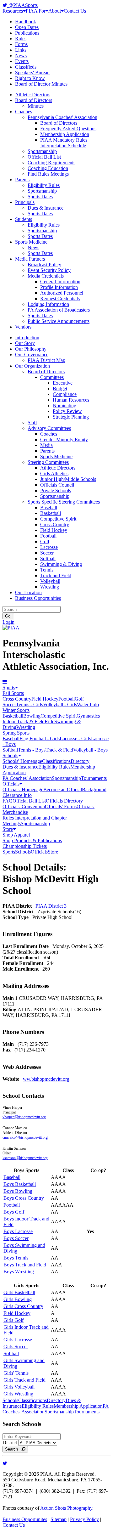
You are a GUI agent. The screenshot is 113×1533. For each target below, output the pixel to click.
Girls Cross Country (23, 1306)
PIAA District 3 (51, 906)
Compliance (65, 394)
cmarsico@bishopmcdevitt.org (25, 1137)
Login (8, 622)
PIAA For (36, 11)
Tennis (46, 569)
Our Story (25, 343)
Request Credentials (60, 298)
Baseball (48, 507)
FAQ (8, 800)
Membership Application (64, 134)
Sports (9, 687)
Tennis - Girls (29, 704)
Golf (44, 541)
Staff (32, 422)
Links (20, 50)
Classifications (56, 761)
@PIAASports (22, 5)
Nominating (64, 405)
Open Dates (27, 27)
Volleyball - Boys (90, 749)
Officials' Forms (61, 806)
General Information (60, 281)
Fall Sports (13, 693)
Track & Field (59, 749)
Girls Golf (13, 1320)
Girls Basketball (19, 1292)
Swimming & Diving (61, 564)
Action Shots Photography (66, 1508)
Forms (21, 44)
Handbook (25, 21)
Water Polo (88, 704)
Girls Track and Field (24, 1380)
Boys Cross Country (23, 1198)
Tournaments (94, 778)
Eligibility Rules (44, 185)
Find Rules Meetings (48, 174)
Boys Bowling (17, 1191)
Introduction (27, 337)
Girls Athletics (54, 473)
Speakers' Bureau (32, 72)
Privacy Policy (84, 1519)
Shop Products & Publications (32, 840)
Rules (20, 38)
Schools (10, 755)
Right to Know (30, 78)
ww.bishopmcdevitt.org (46, 1079)
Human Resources (71, 400)
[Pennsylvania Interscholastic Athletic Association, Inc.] (11, 627)
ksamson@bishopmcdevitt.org (25, 1158)
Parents (22, 179)
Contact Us (75, 11)
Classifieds (25, 67)
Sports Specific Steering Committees (64, 501)
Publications (27, 33)
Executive (63, 383)
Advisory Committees (49, 428)
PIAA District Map (46, 360)
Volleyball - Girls (60, 704)
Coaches (23, 111)
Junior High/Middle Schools (68, 479)
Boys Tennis (15, 1257)
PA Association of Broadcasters (59, 310)
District (10, 1442)
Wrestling (49, 586)
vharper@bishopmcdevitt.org (24, 1117)
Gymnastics (88, 716)
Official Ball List (44, 157)
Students (23, 219)
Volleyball (50, 581)
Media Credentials (46, 276)
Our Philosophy (30, 349)
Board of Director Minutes (41, 84)
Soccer (47, 552)
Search (13, 1449)
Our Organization (32, 366)
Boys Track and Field (24, 1264)
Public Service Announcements (58, 321)
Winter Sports (16, 710)
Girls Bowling (17, 1299)
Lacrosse (49, 547)
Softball (48, 558)
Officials (11, 783)
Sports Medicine (31, 242)
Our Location (28, 592)
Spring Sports (16, 733)
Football (48, 535)
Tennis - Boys (32, 749)
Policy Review (67, 411)
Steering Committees (48, 462)
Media (46, 445)
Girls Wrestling (18, 1393)
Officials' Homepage (23, 789)
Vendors (23, 327)
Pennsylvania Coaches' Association (62, 117)
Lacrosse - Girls (75, 738)
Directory (80, 761)
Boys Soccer (16, 1238)
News (21, 55)
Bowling (31, 716)
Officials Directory (64, 800)
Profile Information (59, 287)
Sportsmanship (42, 151)
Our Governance (31, 354)
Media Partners (30, 259)
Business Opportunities (38, 598)
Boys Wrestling (18, 1271)
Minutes (36, 106)
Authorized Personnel (61, 293)
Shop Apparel (16, 834)
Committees (52, 377)
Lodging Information (48, 304)
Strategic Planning (71, 417)
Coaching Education (48, 168)
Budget (60, 388)
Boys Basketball (19, 1184)
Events (22, 61)
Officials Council (57, 485)
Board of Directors (33, 100)
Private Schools (55, 490)
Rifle (49, 721)
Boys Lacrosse (18, 1231)
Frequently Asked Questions (68, 128)
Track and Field (55, 575)
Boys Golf (13, 1212)
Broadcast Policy (44, 264)
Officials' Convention (24, 806)
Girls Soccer (15, 1346)
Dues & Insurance (45, 208)
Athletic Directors (32, 94)
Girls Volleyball (19, 1386)
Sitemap (59, 1519)
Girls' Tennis (16, 1373)
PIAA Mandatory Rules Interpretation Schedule (63, 142)
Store (8, 829)
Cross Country (54, 524)
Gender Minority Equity (64, 439)
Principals (25, 202)
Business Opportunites (25, 1519)
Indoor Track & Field (24, 721)
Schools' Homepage (22, 761)
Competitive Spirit (58, 518)
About (54, 11)
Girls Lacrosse (17, 1339)
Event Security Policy (49, 270)
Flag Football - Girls (39, 738)
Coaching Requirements (51, 162)
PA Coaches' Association (27, 778)
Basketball (50, 513)
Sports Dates (40, 196)
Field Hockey (53, 530)
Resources (13, 11)
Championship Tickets (25, 846)
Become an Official (62, 789)
